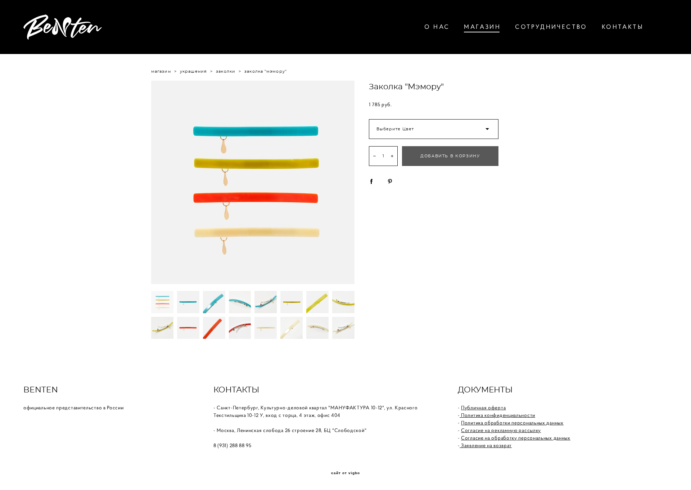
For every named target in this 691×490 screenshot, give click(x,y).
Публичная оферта (483, 407)
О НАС (437, 27)
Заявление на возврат (486, 445)
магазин (161, 71)
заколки (225, 71)
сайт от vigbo (345, 473)
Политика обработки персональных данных (512, 422)
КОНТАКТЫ (622, 27)
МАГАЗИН (482, 27)
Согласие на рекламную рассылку (501, 430)
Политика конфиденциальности (497, 415)
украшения (193, 71)
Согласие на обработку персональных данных (515, 438)
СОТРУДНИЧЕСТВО (551, 27)
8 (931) (221, 445)
